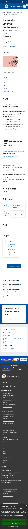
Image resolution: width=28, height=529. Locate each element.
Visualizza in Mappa (14, 266)
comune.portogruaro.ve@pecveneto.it (12, 481)
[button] (13, 526)
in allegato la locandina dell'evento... (11, 156)
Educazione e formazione (9, 430)
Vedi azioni (12, 46)
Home (3, 12)
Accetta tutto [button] (14, 520)
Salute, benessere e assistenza (10, 439)
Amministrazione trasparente (10, 503)
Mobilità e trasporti (8, 423)
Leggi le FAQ (6, 493)
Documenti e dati (7, 407)
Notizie (5, 449)
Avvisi (4, 453)
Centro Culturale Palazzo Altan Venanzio (11, 243)
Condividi (5, 46)
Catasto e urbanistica (8, 421)
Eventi (18, 12)
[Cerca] (25, 6)
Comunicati (6, 451)
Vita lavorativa (6, 419)
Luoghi (5, 460)
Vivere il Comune (11, 12)
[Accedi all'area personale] (22, 2)
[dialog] (14, 516)
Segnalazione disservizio (9, 491)
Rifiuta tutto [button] (14, 523)
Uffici (4, 398)
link (6, 517)
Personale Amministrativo (9, 405)
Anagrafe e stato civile (8, 414)
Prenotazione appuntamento (10, 489)
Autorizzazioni (6, 442)
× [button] (26, 505)
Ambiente (5, 437)
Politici (5, 402)
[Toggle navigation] (3, 6)
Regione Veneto (6, 2)
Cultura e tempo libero (8, 416)
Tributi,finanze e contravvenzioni (11, 435)
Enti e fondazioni (7, 400)
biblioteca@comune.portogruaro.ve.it (12, 291)
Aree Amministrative (8, 395)
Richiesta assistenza (8, 496)
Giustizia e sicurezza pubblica (10, 432)
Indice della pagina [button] (9, 72)
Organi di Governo (7, 393)
